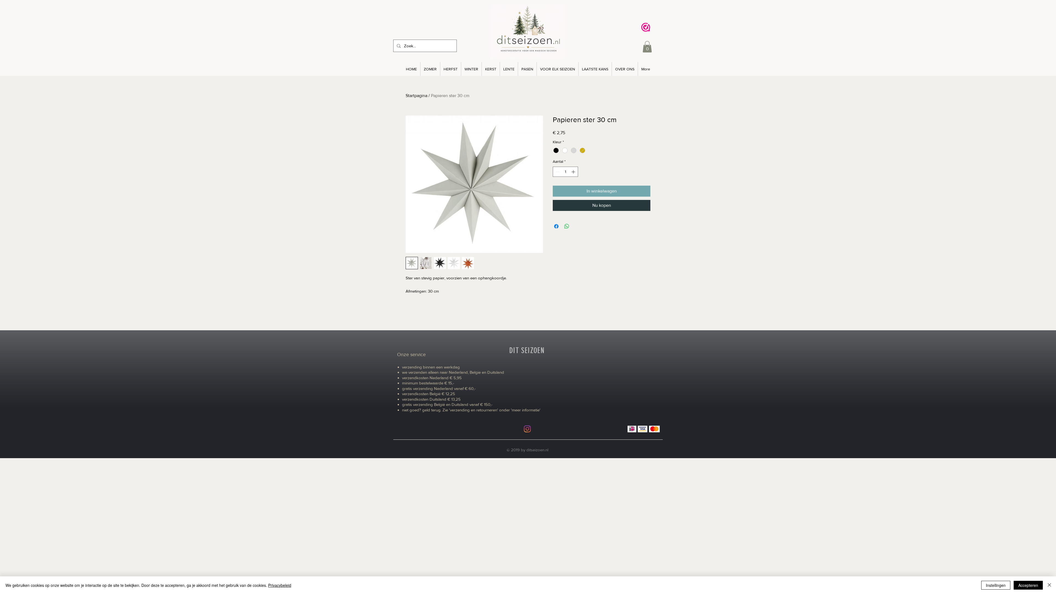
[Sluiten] (1049, 585)
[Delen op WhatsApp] (566, 226)
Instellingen (996, 585)
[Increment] (573, 172)
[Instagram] (527, 428)
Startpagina (416, 95)
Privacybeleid (279, 585)
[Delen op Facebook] (556, 226)
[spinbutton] (565, 172)
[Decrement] (557, 172)
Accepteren (1028, 585)
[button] (647, 47)
